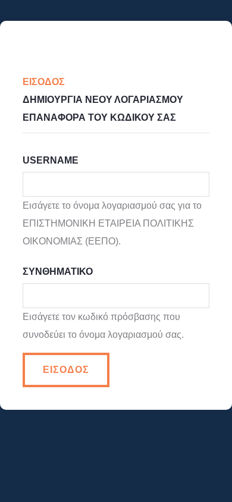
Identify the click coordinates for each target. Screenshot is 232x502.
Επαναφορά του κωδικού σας (99, 117)
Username (51, 160)
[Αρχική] (116, 40)
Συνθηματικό (58, 271)
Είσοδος (50, 82)
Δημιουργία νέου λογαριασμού (103, 100)
